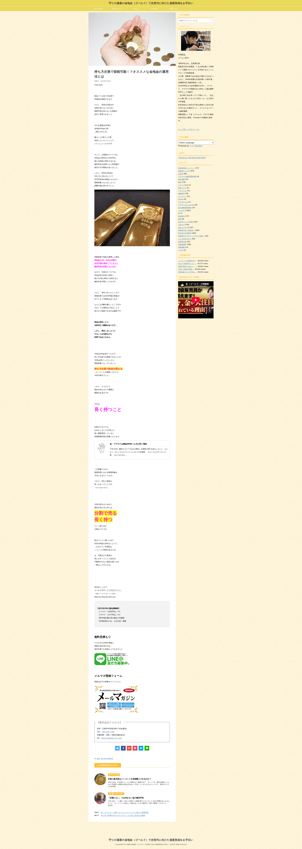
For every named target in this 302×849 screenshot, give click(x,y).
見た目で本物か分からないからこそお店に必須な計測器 (123, 815)
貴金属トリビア (184, 171)
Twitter (135, 9)
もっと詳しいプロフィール (188, 129)
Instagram (154, 9)
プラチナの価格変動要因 (187, 176)
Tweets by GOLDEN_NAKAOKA (192, 157)
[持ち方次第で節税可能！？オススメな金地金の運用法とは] (141, 748)
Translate (198, 146)
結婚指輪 (181, 247)
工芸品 (180, 174)
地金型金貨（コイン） (186, 168)
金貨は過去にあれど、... (187, 266)
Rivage (180, 199)
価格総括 (181, 193)
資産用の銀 (182, 242)
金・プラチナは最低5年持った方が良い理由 (128, 444)
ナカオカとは (183, 202)
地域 (179, 219)
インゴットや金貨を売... (187, 261)
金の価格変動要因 (184, 208)
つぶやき (181, 210)
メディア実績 (183, 185)
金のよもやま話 (184, 227)
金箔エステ (182, 188)
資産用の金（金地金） (186, 230)
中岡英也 (112, 590)
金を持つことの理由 (185, 222)
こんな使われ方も (184, 239)
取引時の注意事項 (107, 759)
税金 (98, 759)
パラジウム (182, 191)
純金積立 (181, 216)
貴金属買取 (182, 244)
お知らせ (181, 225)
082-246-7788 (108, 732)
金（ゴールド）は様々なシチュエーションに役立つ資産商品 (125, 812)
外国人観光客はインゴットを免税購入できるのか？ (129, 779)
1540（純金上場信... (185, 269)
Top (296, 843)
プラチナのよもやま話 (186, 205)
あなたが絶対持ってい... (187, 263)
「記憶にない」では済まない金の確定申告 (126, 798)
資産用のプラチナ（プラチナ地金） (191, 236)
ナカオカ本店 (98, 9)
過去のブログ (116, 9)
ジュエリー (182, 196)
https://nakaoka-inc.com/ (111, 738)
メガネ (180, 250)
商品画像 (181, 179)
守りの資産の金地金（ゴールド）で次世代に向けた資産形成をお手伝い (151, 3)
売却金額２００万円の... (187, 272)
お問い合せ (173, 9)
